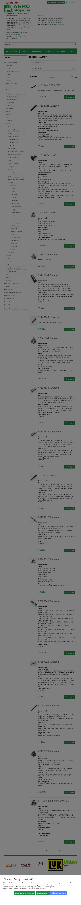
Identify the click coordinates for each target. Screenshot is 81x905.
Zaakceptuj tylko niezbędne (24, 893)
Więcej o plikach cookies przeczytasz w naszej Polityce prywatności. (24, 889)
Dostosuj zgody (42, 893)
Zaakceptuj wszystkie (58, 893)
